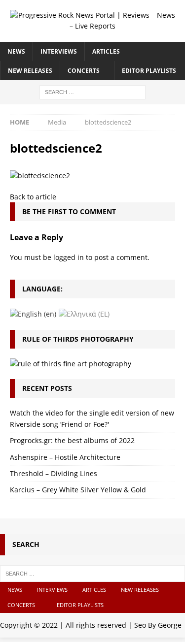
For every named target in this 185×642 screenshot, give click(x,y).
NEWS (16, 51)
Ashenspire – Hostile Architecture (65, 457)
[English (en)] (33, 313)
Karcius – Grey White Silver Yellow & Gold (78, 489)
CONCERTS (84, 70)
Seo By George (158, 625)
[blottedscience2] (40, 175)
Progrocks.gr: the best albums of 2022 (72, 440)
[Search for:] (92, 91)
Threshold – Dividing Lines (53, 473)
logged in (68, 257)
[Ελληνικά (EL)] (84, 313)
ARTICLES (106, 51)
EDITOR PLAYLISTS (149, 70)
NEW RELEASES (30, 70)
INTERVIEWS (58, 51)
